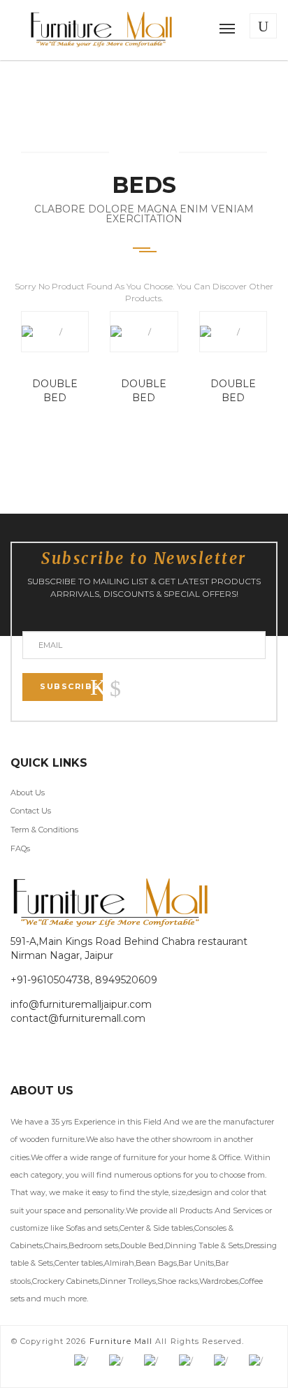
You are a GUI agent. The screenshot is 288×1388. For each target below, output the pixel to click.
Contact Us (30, 811)
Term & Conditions (44, 829)
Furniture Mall (120, 1341)
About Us (27, 792)
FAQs (20, 848)
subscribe (69, 686)
